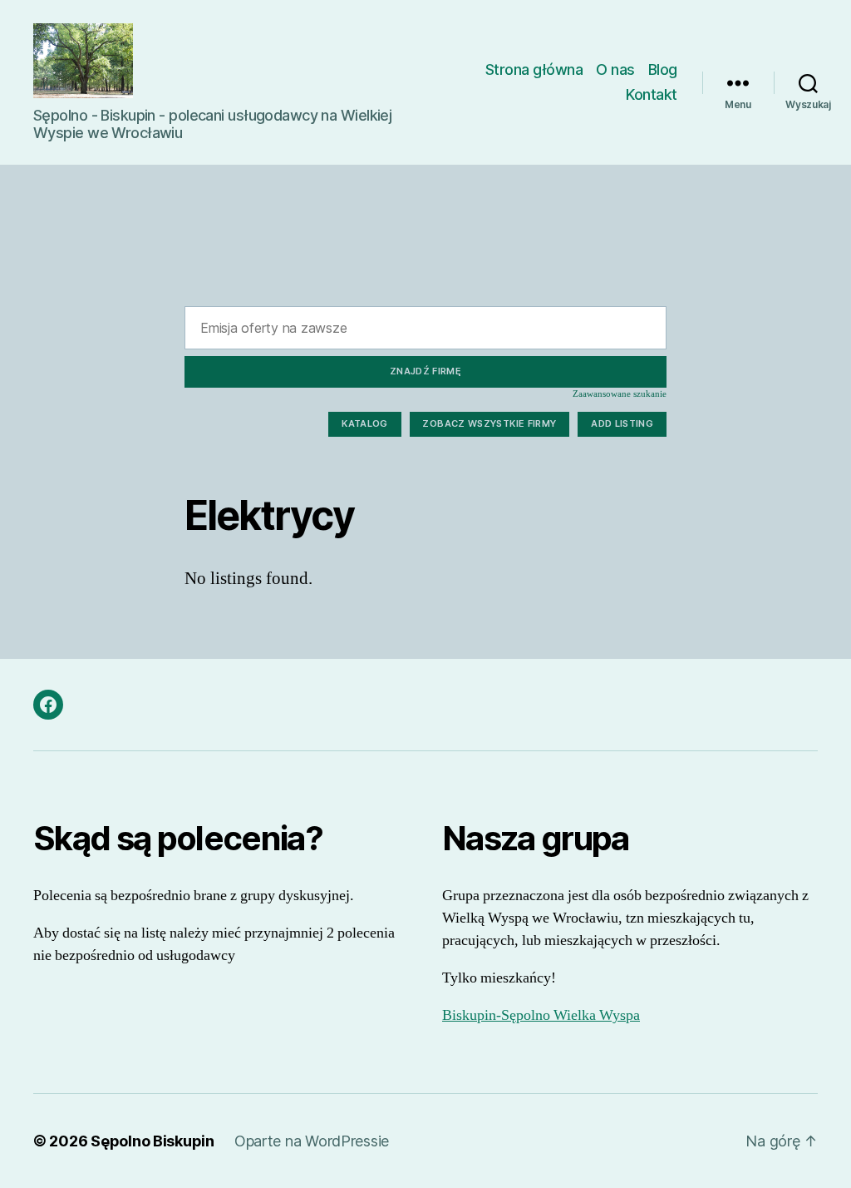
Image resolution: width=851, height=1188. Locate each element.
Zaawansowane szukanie (620, 394)
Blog (662, 69)
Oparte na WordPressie (311, 1141)
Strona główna (534, 69)
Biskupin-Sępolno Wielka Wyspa (541, 1015)
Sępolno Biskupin (152, 1141)
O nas (615, 69)
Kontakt (651, 94)
